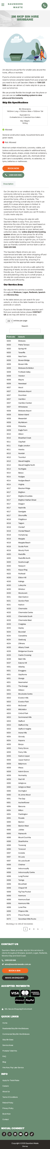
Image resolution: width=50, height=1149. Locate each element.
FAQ (4, 1056)
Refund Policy (7, 1103)
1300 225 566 (15, 175)
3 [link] (33, 929)
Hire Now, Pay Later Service (13, 1068)
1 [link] (25, 929)
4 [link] (37, 929)
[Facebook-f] (4, 1134)
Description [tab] (8, 184)
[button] (16, 336)
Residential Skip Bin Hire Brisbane (15, 1028)
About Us (6, 1092)
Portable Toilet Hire (9, 1051)
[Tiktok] (32, 1134)
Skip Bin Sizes (7, 1040)
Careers (5, 1086)
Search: (25, 326)
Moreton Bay (13, 295)
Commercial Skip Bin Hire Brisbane (15, 1034)
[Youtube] (20, 1134)
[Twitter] (26, 1134)
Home (4, 1023)
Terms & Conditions (10, 1097)
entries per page (20, 321)
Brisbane (18, 292)
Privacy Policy (7, 1108)
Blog (4, 1062)
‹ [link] (21, 929)
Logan (25, 292)
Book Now (13, 168)
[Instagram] (9, 1134)
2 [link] (29, 929)
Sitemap (25, 1146)
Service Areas (7, 1045)
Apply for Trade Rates (10, 1080)
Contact (5, 1119)
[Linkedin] (15, 1134)
